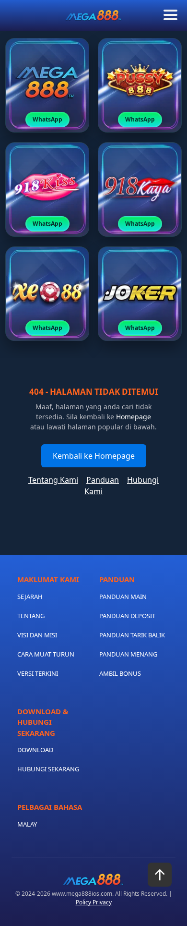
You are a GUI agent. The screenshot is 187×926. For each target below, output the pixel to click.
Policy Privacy (94, 902)
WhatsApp (47, 119)
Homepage (133, 416)
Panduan (102, 480)
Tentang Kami (53, 480)
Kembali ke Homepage (94, 456)
